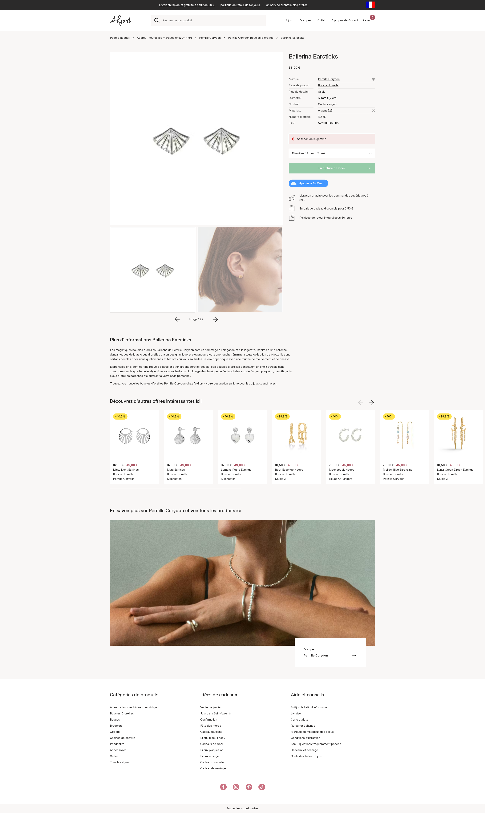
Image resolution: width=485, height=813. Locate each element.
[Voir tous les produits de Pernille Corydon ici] (373, 79)
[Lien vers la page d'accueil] (120, 20)
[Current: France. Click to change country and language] (370, 5)
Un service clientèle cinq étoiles (287, 5)
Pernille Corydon (210, 37)
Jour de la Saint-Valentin (216, 713)
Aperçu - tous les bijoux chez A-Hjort (134, 707)
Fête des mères (210, 725)
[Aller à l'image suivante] (215, 319)
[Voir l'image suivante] (371, 403)
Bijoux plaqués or (211, 750)
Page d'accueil (120, 37)
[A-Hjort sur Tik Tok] (261, 788)
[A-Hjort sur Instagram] (236, 788)
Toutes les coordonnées (243, 808)
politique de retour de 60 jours (240, 5)
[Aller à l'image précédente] (177, 319)
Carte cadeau (300, 719)
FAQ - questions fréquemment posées (316, 744)
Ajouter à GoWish (311, 183)
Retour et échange (303, 725)
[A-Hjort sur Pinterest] (249, 788)
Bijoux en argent (210, 756)
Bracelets (116, 725)
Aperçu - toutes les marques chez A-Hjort (164, 37)
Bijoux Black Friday (212, 738)
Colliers (115, 732)
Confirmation (208, 719)
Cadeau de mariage (213, 768)
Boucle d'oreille (328, 85)
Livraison (296, 713)
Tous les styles (120, 762)
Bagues (115, 719)
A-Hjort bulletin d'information (309, 707)
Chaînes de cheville (122, 738)
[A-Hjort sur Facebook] (223, 788)
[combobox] (213, 20)
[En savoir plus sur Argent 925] (373, 110)
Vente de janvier (210, 707)
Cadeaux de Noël (211, 744)
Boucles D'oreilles (122, 713)
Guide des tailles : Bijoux (307, 756)
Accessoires (118, 750)
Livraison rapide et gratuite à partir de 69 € (187, 5)
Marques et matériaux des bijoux (312, 732)
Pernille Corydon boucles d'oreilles (250, 37)
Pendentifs (117, 744)
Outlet (114, 756)
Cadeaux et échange (304, 750)
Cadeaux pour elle (212, 762)
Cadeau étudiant (211, 732)
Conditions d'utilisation (305, 738)
